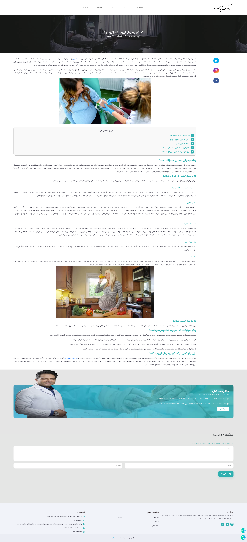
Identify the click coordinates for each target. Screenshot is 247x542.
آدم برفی (114, 538)
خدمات (112, 7)
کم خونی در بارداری (71, 358)
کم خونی (76, 59)
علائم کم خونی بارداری (184, 144)
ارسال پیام (224, 474)
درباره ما (100, 7)
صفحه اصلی (139, 7)
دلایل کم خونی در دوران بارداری (181, 139)
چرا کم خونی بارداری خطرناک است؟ (180, 135)
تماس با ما (86, 7)
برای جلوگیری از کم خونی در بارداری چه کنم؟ (177, 152)
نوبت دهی (223, 409)
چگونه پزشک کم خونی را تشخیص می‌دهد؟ (177, 148)
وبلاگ (120, 517)
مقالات (125, 7)
